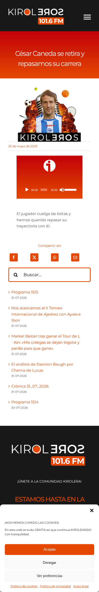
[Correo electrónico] (75, 257)
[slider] (70, 189)
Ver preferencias (49, 576)
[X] (34, 257)
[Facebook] (13, 257)
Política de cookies (24, 586)
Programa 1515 (24, 292)
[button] (91, 510)
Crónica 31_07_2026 (30, 386)
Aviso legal (81, 586)
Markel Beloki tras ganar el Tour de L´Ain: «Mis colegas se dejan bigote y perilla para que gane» (45, 342)
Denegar (49, 562)
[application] (49, 190)
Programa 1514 (25, 402)
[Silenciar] (61, 189)
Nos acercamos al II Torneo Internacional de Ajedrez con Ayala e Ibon (46, 314)
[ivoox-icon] (49, 161)
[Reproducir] (27, 189)
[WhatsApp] (55, 257)
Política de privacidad (55, 586)
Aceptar (49, 549)
